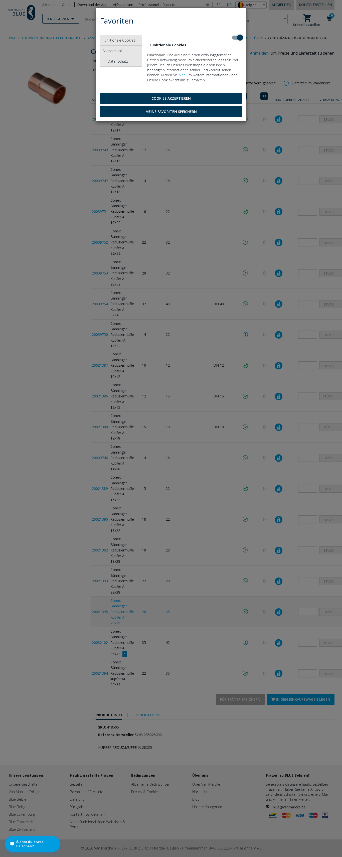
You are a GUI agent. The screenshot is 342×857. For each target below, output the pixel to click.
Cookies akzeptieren (171, 98)
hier (182, 75)
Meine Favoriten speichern (171, 111)
